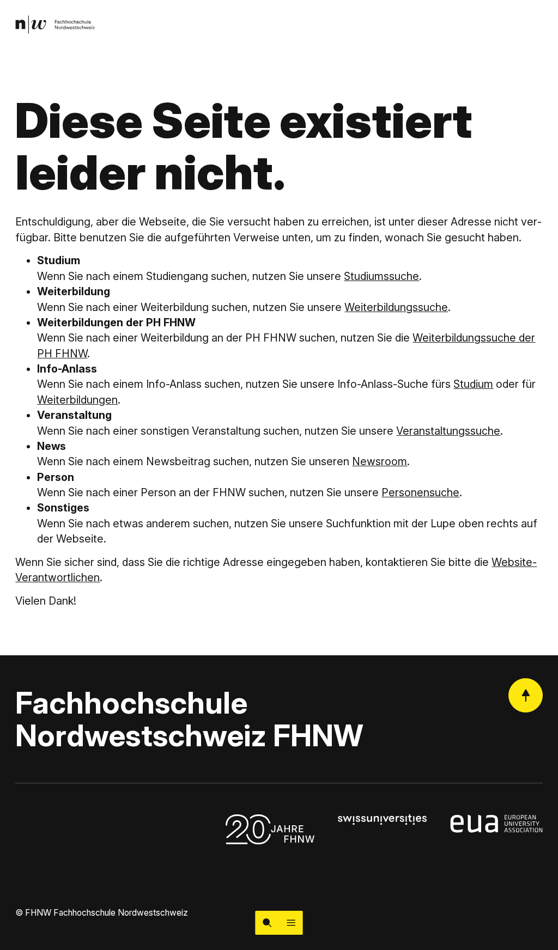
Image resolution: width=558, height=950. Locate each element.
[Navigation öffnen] (291, 923)
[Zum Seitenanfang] (525, 695)
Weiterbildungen (77, 399)
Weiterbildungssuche (396, 307)
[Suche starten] (267, 923)
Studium (473, 384)
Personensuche (420, 492)
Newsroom (379, 461)
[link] (55, 24)
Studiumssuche (381, 276)
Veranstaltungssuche (448, 430)
